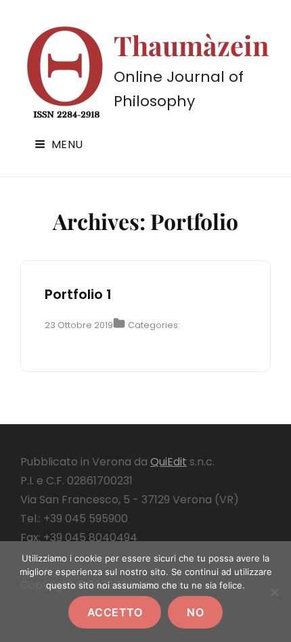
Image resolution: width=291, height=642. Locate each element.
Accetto (115, 612)
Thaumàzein (191, 45)
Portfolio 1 (78, 294)
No (195, 612)
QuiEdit (168, 461)
